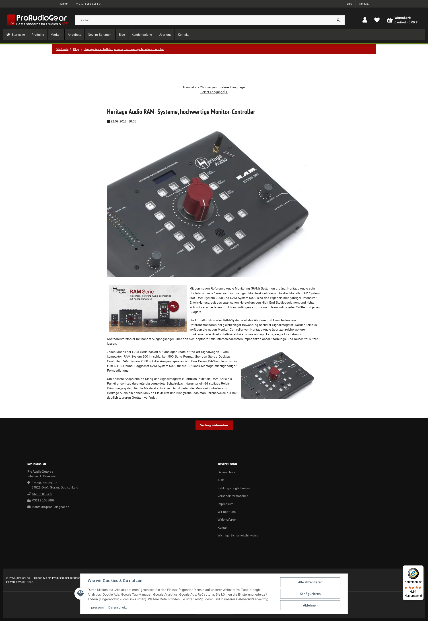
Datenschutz (117, 607)
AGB (221, 480)
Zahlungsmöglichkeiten (234, 488)
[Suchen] (338, 20)
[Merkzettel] (377, 20)
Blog (349, 3)
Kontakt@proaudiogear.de (50, 507)
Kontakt (363, 3)
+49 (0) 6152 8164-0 (88, 3)
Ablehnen (310, 605)
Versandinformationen (233, 496)
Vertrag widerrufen (214, 425)
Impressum (96, 607)
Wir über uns (227, 511)
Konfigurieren (310, 594)
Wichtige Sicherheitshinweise (238, 535)
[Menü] (421, 568)
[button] (365, 20)
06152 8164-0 (42, 494)
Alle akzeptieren (310, 582)
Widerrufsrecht (228, 519)
